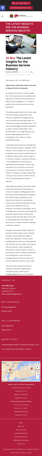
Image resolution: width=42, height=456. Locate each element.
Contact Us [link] (21, 444)
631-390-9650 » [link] (22, 3)
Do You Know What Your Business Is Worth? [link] (16, 349)
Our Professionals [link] (21, 433)
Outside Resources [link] (21, 437)
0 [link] (28, 74)
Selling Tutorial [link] (6, 330)
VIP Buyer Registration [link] (9, 307)
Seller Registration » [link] (21, 8)
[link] (2, 8)
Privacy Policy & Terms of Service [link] (21, 453)
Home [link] (21, 423)
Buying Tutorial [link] (7, 311)
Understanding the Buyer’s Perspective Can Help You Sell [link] (20, 345)
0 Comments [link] (19, 75)
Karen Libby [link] (9, 75)
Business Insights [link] (25, 72)
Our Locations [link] (21, 430)
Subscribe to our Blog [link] (21, 440)
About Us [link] (21, 426)
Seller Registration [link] (7, 326)
